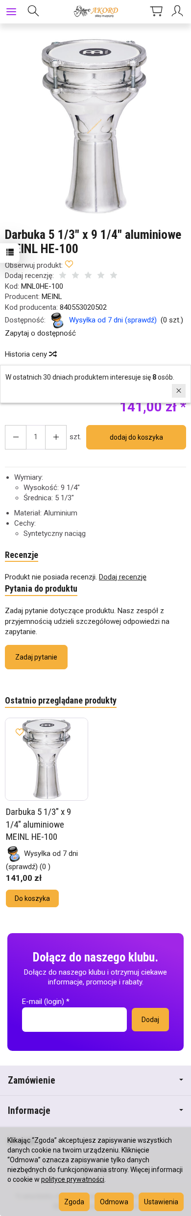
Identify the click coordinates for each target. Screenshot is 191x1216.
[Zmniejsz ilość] (56, 437)
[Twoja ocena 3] (88, 276)
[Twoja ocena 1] (62, 276)
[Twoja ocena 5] (113, 276)
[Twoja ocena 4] (101, 276)
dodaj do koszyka (136, 437)
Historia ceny (27, 354)
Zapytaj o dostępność (40, 333)
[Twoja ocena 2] (75, 276)
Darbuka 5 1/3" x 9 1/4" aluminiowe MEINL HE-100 (38, 824)
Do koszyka (32, 898)
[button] (94, 126)
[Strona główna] (95, 11)
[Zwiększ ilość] (15, 437)
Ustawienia (161, 1202)
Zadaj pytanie (36, 657)
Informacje (29, 1110)
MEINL (52, 296)
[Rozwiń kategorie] (11, 11)
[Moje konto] (179, 11)
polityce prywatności (72, 1179)
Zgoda (74, 1202)
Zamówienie (31, 1080)
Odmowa (114, 1202)
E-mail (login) (43, 1001)
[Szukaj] (33, 11)
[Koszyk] (156, 11)
